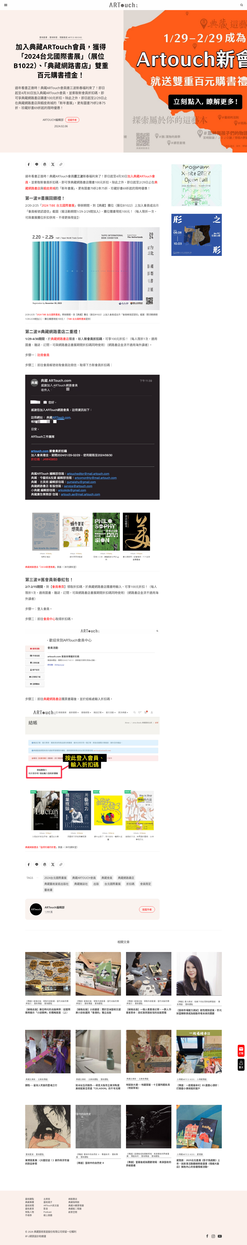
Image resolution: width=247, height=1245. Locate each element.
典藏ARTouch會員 (84, 878)
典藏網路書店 (60, 339)
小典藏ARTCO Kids (185, 1079)
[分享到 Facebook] (28, 164)
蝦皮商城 (49, 188)
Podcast (48, 1211)
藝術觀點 (48, 1003)
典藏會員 (106, 878)
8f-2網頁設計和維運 (35, 1236)
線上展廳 (48, 1215)
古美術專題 (43, 1079)
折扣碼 (130, 884)
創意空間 (72, 1211)
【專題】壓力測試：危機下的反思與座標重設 (196, 1001)
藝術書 (48, 890)
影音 (46, 1208)
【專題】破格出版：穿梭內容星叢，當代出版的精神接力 (148, 1002)
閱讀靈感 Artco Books (71, 37)
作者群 (28, 1215)
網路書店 (72, 1198)
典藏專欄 (29, 1202)
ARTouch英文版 (51, 1205)
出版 (96, 884)
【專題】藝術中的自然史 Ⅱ (87, 1154)
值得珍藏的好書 (48, 847)
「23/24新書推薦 (46, 566)
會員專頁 (58, 587)
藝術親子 (48, 1202)
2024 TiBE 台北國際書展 (58, 205)
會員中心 (49, 619)
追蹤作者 (72, 119)
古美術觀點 (93, 1079)
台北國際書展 (113, 884)
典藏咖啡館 (73, 1202)
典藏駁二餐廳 (74, 1208)
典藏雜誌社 (81, 884)
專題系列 (105, 1154)
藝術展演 (29, 1154)
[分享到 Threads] (44, 164)
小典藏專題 (202, 1079)
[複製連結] (60, 164)
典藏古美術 (30, 1079)
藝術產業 (29, 1208)
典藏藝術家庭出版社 (56, 884)
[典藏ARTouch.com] (123, 5)
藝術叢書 (43, 37)
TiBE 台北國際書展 (77, 318)
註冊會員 (43, 355)
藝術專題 (38, 1003)
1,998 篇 (49, 911)
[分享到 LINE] (36, 164)
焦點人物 (29, 1211)
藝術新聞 (53, 37)
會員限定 (145, 884)
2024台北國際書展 (55, 878)
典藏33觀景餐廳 (76, 1205)
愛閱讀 (200, 1154)
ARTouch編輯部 (53, 119)
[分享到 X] (52, 164)
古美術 (47, 1198)
